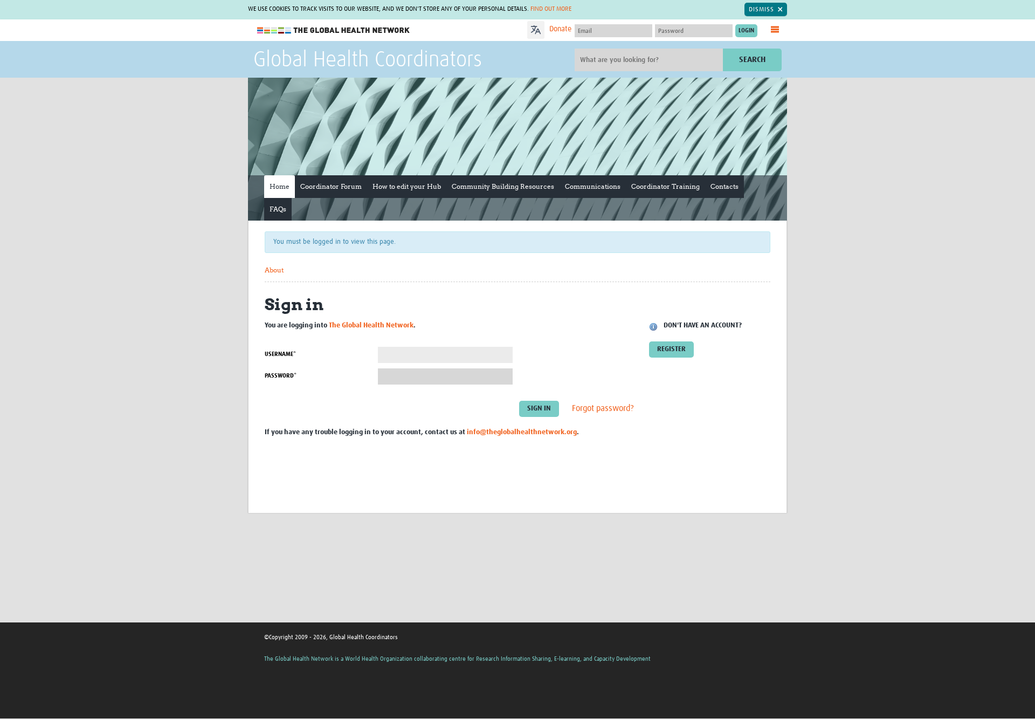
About (274, 270)
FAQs (278, 209)
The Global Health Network (333, 30)
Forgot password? (603, 408)
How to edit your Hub (406, 186)
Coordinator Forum (331, 186)
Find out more (550, 9)
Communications (592, 186)
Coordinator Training (665, 186)
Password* (280, 376)
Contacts (724, 186)
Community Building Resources (503, 186)
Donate (560, 29)
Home (279, 186)
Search (752, 60)
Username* (280, 354)
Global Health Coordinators (367, 60)
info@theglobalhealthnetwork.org (522, 432)
